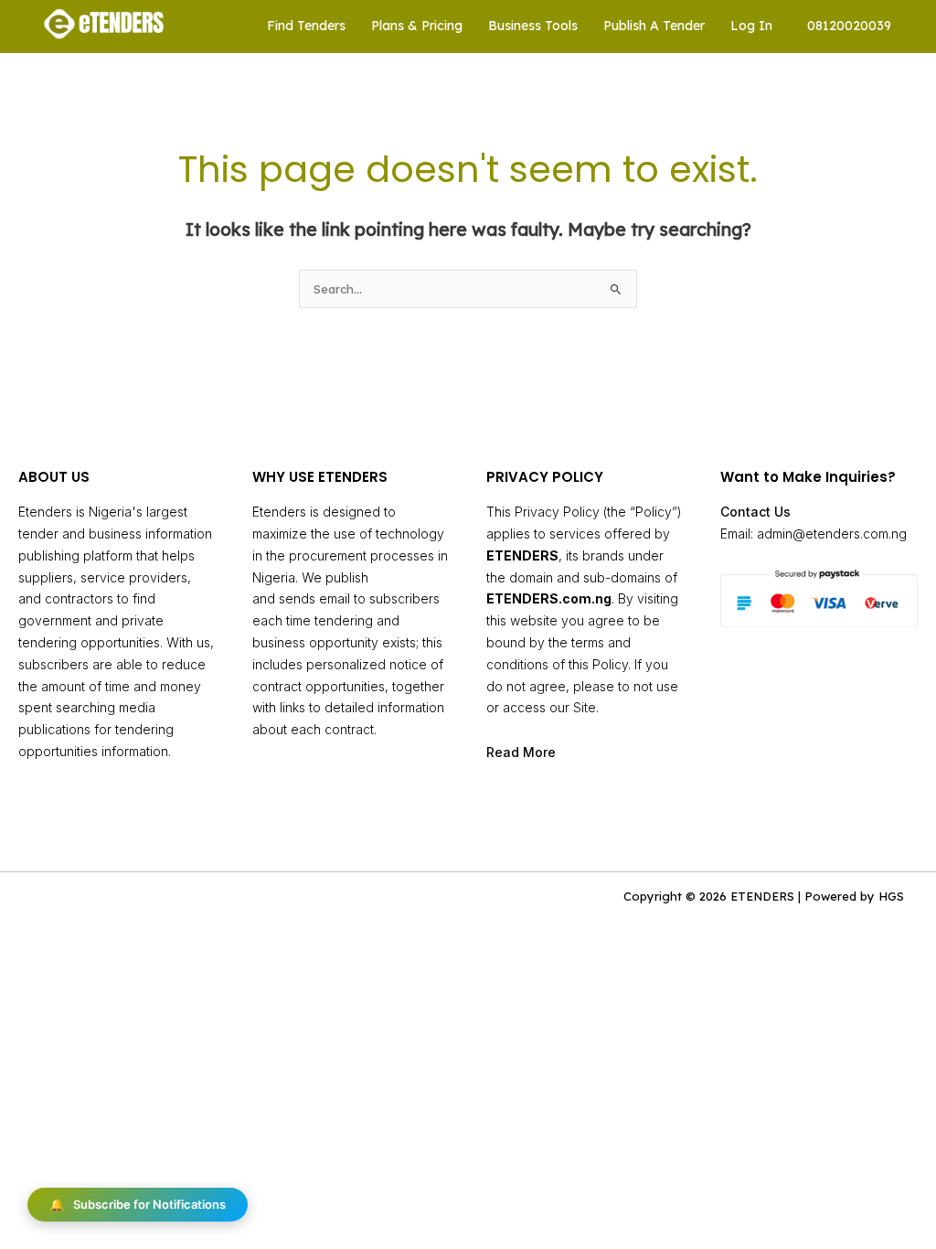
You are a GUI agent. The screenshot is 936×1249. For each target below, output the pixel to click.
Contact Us (755, 511)
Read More (521, 752)
